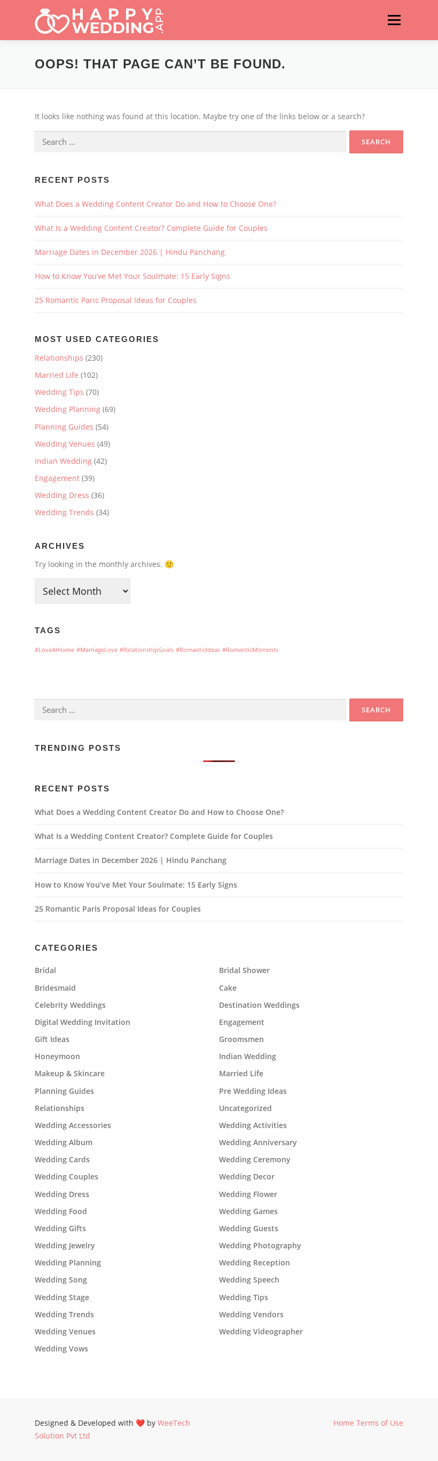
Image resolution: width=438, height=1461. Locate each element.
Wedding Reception (254, 1263)
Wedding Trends (64, 512)
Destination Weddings (259, 1005)
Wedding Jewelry (65, 1245)
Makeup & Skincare (70, 1073)
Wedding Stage (62, 1297)
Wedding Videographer (261, 1331)
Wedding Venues (65, 444)
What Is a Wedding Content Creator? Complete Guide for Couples (151, 228)
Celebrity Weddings (70, 1005)
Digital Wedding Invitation (82, 1022)
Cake (228, 988)
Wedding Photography (260, 1245)
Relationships (59, 358)
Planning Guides (64, 427)
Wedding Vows (61, 1349)
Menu (394, 20)
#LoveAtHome (54, 650)
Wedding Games (248, 1211)
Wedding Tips (59, 392)
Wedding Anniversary (258, 1142)
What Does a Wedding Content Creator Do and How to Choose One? (155, 204)
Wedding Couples (66, 1177)
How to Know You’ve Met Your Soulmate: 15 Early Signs (132, 276)
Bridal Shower (244, 970)
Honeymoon (57, 1056)
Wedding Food (61, 1211)
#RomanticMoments (250, 650)
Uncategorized (245, 1108)
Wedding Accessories (73, 1125)
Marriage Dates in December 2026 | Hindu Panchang (130, 252)
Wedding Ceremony (255, 1159)
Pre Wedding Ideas (253, 1091)
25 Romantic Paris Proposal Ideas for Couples (116, 300)
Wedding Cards (62, 1159)
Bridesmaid (55, 988)
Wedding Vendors (251, 1314)
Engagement (57, 478)
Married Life (57, 375)
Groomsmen (241, 1039)
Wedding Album (63, 1142)
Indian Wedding (63, 461)
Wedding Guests (248, 1228)
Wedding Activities (253, 1125)
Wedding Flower (248, 1194)
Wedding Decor (247, 1177)
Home (343, 1423)
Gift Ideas (52, 1039)
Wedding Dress (62, 495)
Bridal (45, 970)
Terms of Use (379, 1423)
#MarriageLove (97, 650)
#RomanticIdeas (198, 650)
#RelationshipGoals (147, 650)
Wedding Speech (249, 1280)
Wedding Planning (67, 409)
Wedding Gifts (60, 1228)
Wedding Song (61, 1280)
